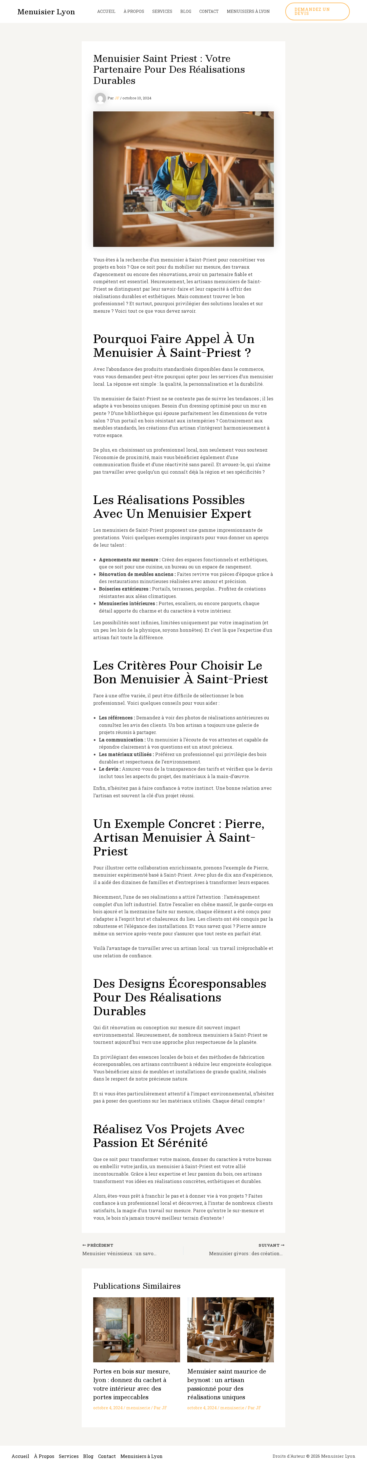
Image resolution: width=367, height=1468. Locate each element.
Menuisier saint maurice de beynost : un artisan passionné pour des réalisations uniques (226, 1384)
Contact (209, 11)
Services (162, 11)
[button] (317, 11)
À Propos (134, 11)
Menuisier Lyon (46, 11)
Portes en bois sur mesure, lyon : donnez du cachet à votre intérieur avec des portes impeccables (131, 1384)
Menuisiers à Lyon (248, 11)
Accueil (106, 11)
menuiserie (138, 1407)
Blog (185, 11)
